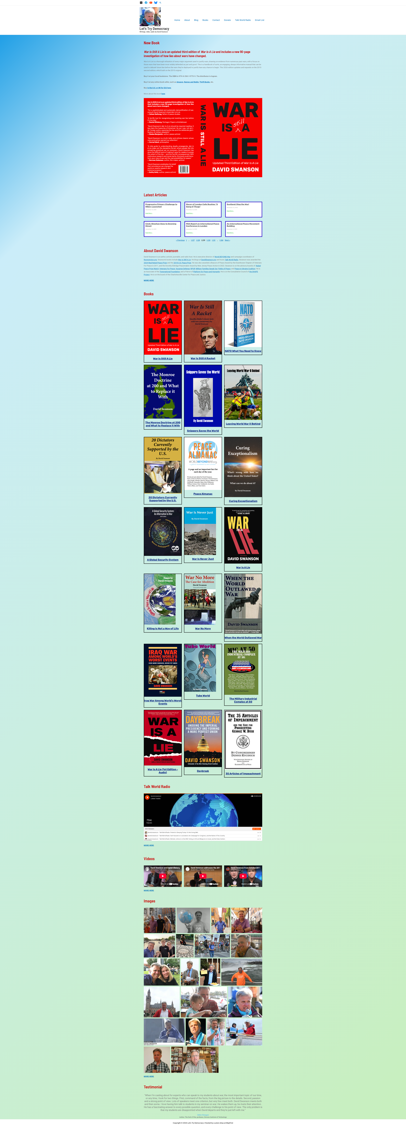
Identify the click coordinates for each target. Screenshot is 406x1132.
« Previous (180, 240)
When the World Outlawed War (243, 637)
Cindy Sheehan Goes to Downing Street (160, 225)
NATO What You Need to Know (243, 351)
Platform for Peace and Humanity (206, 272)
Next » (227, 240)
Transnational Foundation (170, 272)
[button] (160, 2)
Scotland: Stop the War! (238, 204)
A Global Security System (162, 559)
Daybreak (203, 770)
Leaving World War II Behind (243, 423)
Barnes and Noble (191, 82)
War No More (203, 628)
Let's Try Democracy (154, 28)
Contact (216, 20)
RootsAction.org (150, 260)
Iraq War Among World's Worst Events (162, 702)
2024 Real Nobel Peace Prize (155, 263)
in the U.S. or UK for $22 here (159, 88)
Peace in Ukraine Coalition (245, 269)
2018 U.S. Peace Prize (182, 263)
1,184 (221, 240)
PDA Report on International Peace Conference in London (202, 225)
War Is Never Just (203, 558)
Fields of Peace (224, 269)
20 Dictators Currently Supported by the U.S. (163, 499)
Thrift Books (205, 82)
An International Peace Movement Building (243, 225)
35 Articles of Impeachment (243, 773)
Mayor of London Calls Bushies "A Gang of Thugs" (202, 205)
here (163, 94)
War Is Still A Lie (184, 260)
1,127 (193, 240)
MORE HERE (149, 280)
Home (177, 20)
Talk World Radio (243, 20)
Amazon (180, 82)
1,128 (198, 240)
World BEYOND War (222, 257)
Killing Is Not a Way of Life (163, 628)
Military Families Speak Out (206, 269)
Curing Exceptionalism (243, 501)
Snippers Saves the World (203, 430)
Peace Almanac (202, 493)
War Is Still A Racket (203, 358)
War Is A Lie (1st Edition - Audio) (163, 771)
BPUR (193, 269)
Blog (196, 20)
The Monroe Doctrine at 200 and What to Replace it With (162, 424)
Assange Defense (183, 269)
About (187, 20)
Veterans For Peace (167, 269)
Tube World (203, 695)
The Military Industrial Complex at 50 (243, 700)
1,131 (213, 240)
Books (205, 20)
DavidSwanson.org (208, 260)
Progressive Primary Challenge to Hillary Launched (161, 205)
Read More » (148, 213)
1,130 (208, 240)
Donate (227, 20)
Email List (259, 20)
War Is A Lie (243, 567)
